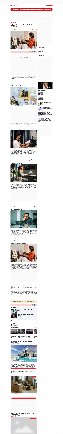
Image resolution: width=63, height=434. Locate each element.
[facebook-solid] (32, 51)
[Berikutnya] (37, 359)
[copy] (36, 51)
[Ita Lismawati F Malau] (11, 325)
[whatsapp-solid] (31, 51)
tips (16, 80)
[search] (46, 5)
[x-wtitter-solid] (34, 51)
